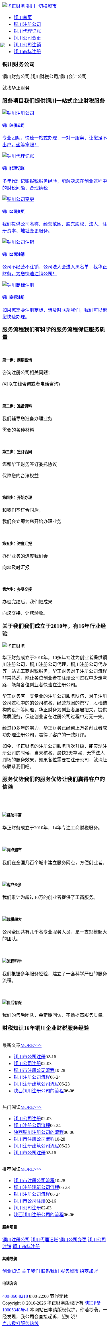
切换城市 (47, 6)
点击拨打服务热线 (20, 1323)
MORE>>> (31, 1045)
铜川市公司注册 (30, 1056)
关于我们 (31, 1271)
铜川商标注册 (27, 51)
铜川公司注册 (27, 1063)
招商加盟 (89, 1271)
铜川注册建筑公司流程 (36, 1084)
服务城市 (69, 1271)
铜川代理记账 (27, 31)
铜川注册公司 (27, 24)
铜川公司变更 (27, 38)
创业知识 (11, 1271)
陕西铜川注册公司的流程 (39, 1090)
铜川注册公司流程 (32, 1077)
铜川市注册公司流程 (34, 1070)
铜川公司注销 (27, 44)
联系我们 (50, 1271)
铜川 (30, 6)
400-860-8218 (15, 1296)
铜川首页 (23, 17)
